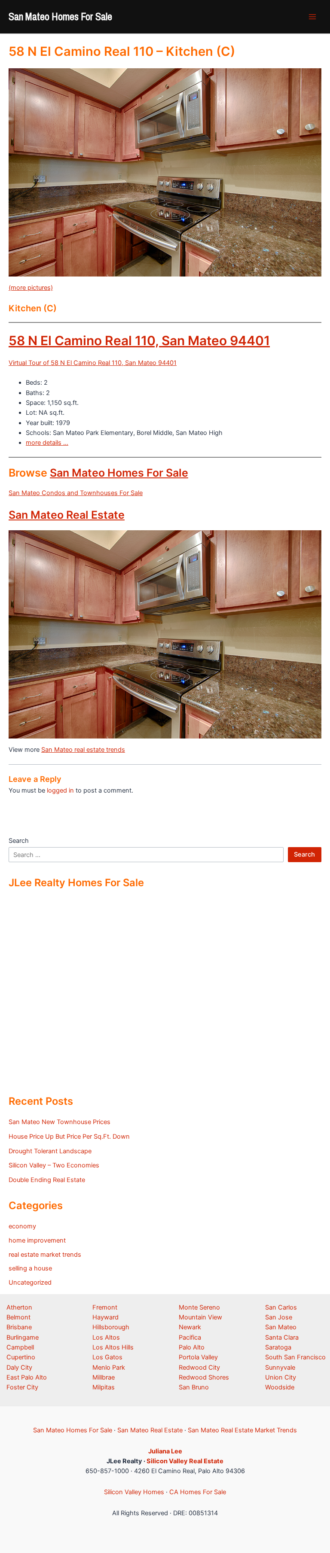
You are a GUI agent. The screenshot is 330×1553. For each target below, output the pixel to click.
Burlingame (22, 1337)
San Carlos (281, 1307)
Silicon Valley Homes (134, 1492)
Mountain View (200, 1317)
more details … (47, 443)
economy (22, 1226)
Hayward (105, 1317)
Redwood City (199, 1367)
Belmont (18, 1317)
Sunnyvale (280, 1367)
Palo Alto (192, 1347)
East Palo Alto (26, 1377)
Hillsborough (110, 1327)
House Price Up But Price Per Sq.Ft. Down (69, 1136)
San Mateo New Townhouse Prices (59, 1122)
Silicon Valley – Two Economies (54, 1165)
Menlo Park (108, 1367)
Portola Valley (198, 1357)
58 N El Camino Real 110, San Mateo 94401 (139, 340)
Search (19, 841)
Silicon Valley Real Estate (185, 1461)
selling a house (30, 1268)
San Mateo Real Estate (67, 514)
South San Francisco (295, 1357)
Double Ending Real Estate (47, 1180)
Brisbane (19, 1327)
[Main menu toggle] (312, 17)
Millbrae (103, 1377)
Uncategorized (30, 1282)
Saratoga (278, 1347)
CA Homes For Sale (197, 1492)
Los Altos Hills (113, 1347)
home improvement (37, 1240)
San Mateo (280, 1327)
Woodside (279, 1387)
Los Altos (106, 1337)
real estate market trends (45, 1254)
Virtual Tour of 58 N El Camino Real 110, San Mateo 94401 (93, 363)
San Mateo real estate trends (83, 750)
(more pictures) (31, 288)
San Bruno (194, 1387)
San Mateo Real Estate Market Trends (242, 1430)
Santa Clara (282, 1337)
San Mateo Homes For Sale (60, 16)
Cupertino (20, 1357)
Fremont (104, 1307)
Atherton (19, 1307)
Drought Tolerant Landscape (50, 1151)
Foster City (22, 1387)
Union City (280, 1377)
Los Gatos (107, 1357)
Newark (190, 1327)
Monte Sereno (199, 1307)
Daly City (19, 1367)
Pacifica (190, 1337)
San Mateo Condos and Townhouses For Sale (76, 493)
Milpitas (103, 1387)
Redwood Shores (204, 1377)
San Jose (278, 1317)
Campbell (20, 1347)
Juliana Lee (165, 1451)
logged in (60, 790)
